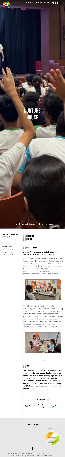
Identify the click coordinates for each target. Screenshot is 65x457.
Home (14, 224)
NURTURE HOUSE (7, 246)
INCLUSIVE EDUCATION (8, 243)
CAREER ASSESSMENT (8, 249)
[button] (62, 437)
